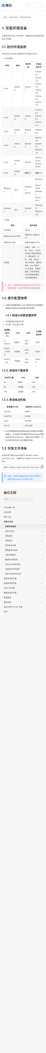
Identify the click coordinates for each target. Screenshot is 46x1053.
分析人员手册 (9, 588)
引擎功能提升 (10, 555)
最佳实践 (7, 602)
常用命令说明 (10, 545)
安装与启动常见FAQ (13, 574)
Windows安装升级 (12, 564)
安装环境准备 (10, 526)
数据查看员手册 (10, 593)
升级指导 (8, 540)
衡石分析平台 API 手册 (13, 607)
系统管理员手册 (10, 578)
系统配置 (8, 536)
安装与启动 (8, 521)
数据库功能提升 (11, 559)
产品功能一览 (9, 507)
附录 (5, 612)
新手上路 (7, 517)
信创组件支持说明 (12, 569)
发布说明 (7, 512)
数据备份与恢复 (11, 550)
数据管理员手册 (10, 583)
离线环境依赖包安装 (32, 288)
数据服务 (7, 597)
